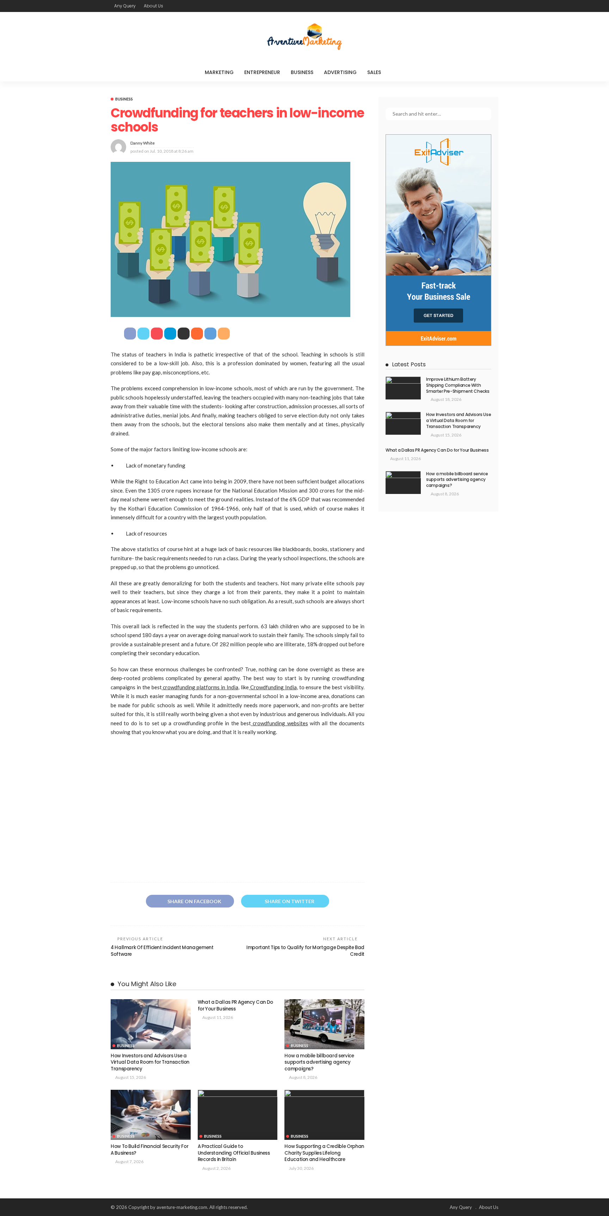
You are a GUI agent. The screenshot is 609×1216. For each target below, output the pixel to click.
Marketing (219, 72)
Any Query (125, 6)
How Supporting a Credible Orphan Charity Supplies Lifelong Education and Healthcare (324, 1153)
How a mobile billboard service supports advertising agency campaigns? (319, 1062)
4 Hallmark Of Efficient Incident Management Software (162, 950)
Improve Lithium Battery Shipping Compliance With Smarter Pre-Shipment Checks (457, 385)
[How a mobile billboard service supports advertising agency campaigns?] (324, 1024)
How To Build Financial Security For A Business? (149, 1149)
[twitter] (475, 6)
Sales (374, 72)
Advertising (340, 72)
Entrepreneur (262, 72)
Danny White (142, 143)
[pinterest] (484, 6)
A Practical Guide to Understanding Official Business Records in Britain (234, 1153)
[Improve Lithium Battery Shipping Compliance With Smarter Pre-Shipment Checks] (403, 388)
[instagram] (493, 6)
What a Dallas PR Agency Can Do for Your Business (235, 1005)
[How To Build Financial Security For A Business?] (151, 1115)
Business (302, 72)
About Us (153, 6)
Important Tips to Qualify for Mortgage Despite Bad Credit (305, 950)
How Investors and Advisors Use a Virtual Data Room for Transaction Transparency (150, 1062)
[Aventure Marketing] (304, 38)
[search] (401, 72)
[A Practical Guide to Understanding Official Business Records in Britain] (238, 1115)
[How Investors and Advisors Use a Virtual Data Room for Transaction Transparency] (151, 1024)
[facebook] (466, 6)
